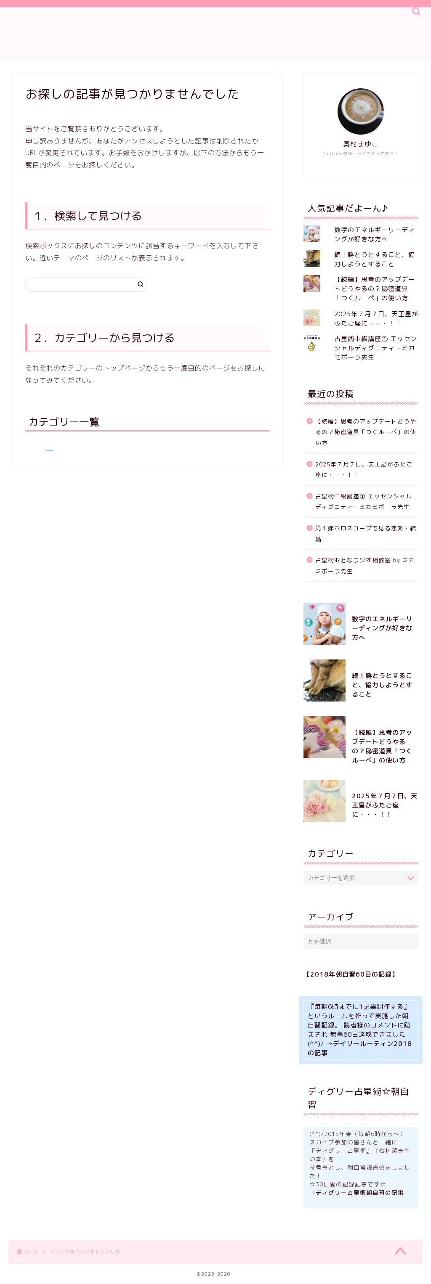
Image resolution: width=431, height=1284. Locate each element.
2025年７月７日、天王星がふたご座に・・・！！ (376, 319)
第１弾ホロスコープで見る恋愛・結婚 (365, 533)
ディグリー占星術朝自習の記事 (360, 1193)
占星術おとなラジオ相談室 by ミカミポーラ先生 (365, 565)
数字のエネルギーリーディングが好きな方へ (374, 234)
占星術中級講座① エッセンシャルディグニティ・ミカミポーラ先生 (375, 348)
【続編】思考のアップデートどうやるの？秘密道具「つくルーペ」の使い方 (374, 288)
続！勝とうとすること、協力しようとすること (374, 259)
